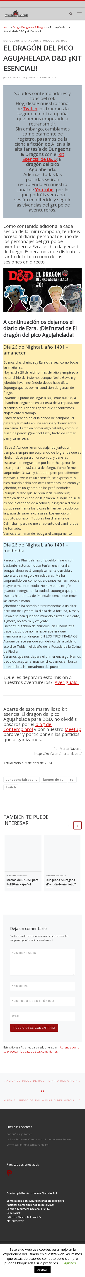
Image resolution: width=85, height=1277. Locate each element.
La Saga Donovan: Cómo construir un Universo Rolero (39, 1139)
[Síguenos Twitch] (41, 4)
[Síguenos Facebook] (20, 4)
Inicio (6, 27)
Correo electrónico (33, 1001)
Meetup (73, 729)
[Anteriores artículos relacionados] (69, 825)
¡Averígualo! (66, 682)
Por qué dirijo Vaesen (19, 1134)
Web (16, 1016)
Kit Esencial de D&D (43, 156)
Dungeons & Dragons (34, 27)
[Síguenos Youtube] (34, 4)
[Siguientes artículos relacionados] (77, 825)
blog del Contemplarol (27, 726)
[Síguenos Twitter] (27, 4)
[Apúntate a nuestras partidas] (5, 4)
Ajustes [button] (70, 1263)
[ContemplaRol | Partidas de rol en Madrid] (16, 13)
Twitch (30, 109)
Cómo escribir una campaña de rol (28, 1144)
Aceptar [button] (42, 1269)
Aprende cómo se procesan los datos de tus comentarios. (41, 1049)
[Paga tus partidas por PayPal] (49, 4)
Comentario (24, 953)
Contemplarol (16, 77)
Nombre (20, 986)
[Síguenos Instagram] (12, 4)
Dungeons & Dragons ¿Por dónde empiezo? (61, 882)
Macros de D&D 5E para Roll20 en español (22, 882)
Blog (16, 27)
